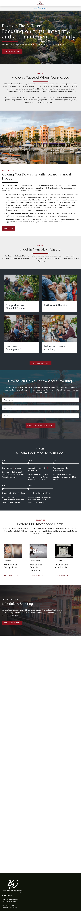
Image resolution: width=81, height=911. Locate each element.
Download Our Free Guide (40, 425)
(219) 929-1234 (12, 899)
